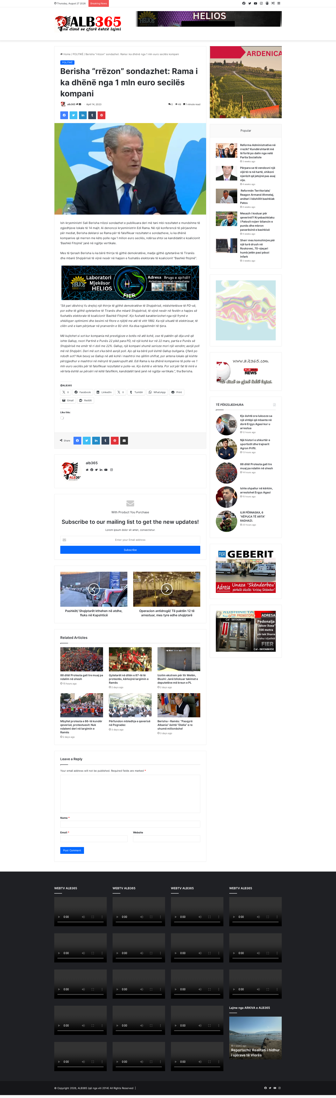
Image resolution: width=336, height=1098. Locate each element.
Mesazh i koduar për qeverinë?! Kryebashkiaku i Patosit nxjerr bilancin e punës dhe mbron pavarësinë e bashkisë (257, 221)
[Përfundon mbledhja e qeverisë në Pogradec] (130, 705)
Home (67, 54)
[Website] (88, 470)
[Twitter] (97, 470)
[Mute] (95, 923)
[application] (80, 912)
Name (65, 817)
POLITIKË (78, 54)
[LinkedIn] (102, 470)
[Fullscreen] (102, 923)
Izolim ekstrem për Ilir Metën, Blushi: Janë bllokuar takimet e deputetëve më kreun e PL (178, 679)
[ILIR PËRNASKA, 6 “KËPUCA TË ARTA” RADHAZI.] (226, 521)
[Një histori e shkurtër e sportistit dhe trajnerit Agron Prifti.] (226, 449)
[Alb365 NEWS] (88, 24)
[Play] (59, 923)
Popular (246, 130)
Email (64, 832)
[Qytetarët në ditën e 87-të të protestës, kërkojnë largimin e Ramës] (130, 659)
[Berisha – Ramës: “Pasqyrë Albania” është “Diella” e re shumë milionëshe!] (179, 705)
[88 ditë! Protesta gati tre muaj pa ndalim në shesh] (81, 659)
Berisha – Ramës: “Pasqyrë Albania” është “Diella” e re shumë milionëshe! (175, 724)
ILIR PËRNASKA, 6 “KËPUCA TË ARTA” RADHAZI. (252, 516)
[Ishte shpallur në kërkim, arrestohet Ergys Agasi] (226, 497)
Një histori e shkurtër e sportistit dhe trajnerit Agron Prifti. (255, 444)
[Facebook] (92, 470)
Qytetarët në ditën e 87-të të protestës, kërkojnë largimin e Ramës (129, 679)
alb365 (71, 104)
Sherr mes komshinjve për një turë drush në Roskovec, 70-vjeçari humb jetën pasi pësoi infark (257, 248)
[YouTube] (106, 470)
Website (138, 832)
